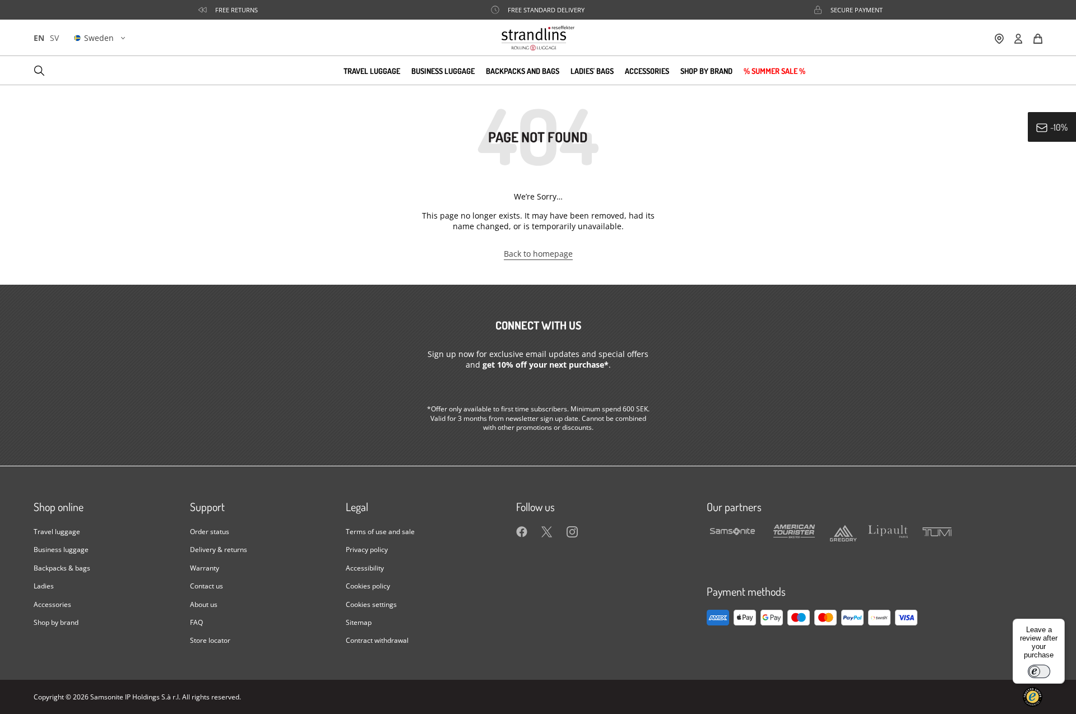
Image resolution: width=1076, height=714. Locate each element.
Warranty (204, 567)
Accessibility (365, 567)
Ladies (44, 585)
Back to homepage (538, 253)
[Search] (39, 70)
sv (54, 38)
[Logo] (538, 37)
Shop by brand (706, 70)
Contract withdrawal (377, 640)
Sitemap (359, 622)
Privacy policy (367, 549)
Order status (209, 531)
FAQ (196, 622)
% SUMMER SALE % (774, 70)
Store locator (210, 640)
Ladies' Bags (592, 70)
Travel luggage (57, 531)
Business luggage (61, 549)
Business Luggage (443, 70)
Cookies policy (368, 585)
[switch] (1039, 671)
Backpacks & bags (62, 567)
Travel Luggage (372, 70)
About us (203, 604)
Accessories (647, 70)
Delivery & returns (218, 549)
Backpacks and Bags (522, 70)
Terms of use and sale (380, 531)
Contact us (206, 585)
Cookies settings (371, 604)
